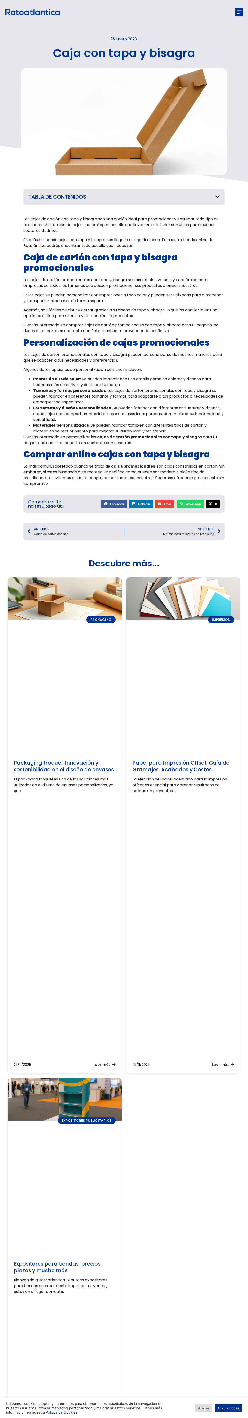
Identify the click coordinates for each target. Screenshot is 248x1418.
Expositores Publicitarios (87, 1120)
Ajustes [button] (203, 1408)
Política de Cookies (62, 1412)
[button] (239, 12)
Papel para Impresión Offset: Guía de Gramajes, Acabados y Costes (180, 766)
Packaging (101, 619)
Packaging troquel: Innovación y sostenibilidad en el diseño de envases (64, 766)
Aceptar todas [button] (228, 1408)
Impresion (221, 619)
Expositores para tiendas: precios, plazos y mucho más (58, 1267)
